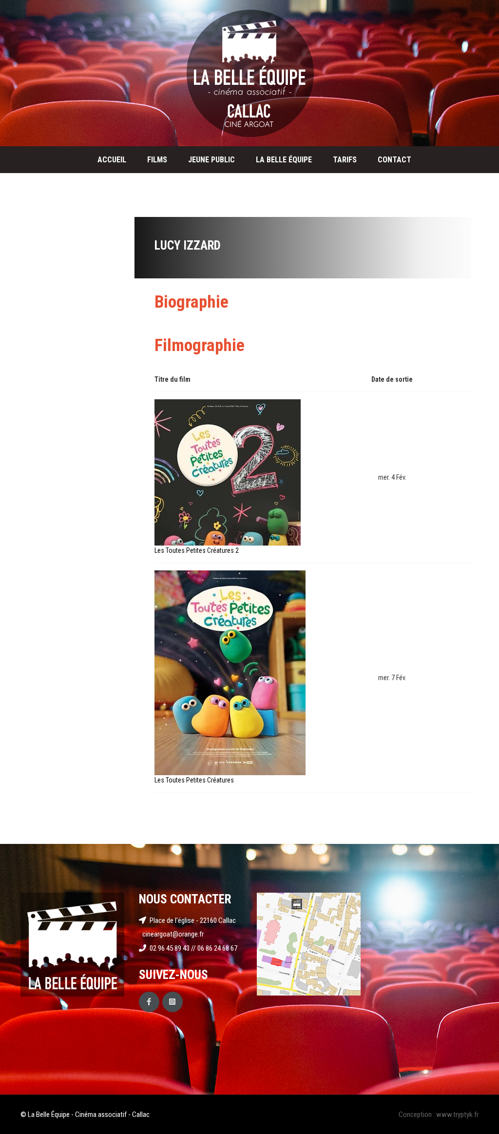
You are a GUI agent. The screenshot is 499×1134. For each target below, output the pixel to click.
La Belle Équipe (284, 159)
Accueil (111, 159)
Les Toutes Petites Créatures (194, 780)
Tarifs (345, 159)
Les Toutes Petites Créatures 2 (196, 550)
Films (157, 159)
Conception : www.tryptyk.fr (439, 1114)
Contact (394, 159)
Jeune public (211, 159)
